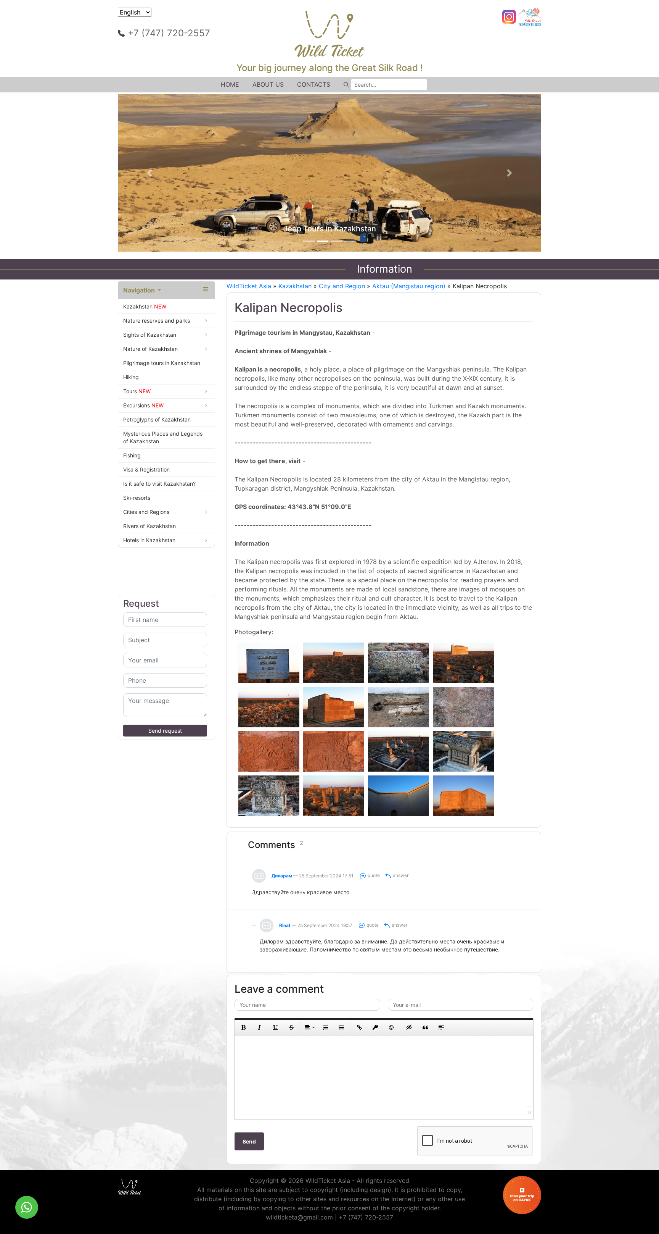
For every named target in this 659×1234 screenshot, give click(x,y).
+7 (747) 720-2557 (169, 33)
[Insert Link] (359, 1027)
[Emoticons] (391, 1027)
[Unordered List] (341, 1027)
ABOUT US (268, 84)
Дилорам (282, 876)
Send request (165, 730)
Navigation (139, 290)
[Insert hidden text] (409, 1027)
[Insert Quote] (425, 1027)
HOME (230, 84)
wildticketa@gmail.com (299, 1217)
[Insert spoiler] (441, 1027)
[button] (150, 173)
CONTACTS (313, 84)
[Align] (309, 1027)
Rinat (285, 925)
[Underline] (275, 1027)
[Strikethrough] (291, 1027)
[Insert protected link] (375, 1027)
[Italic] (259, 1027)
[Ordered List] (325, 1027)
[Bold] (243, 1027)
